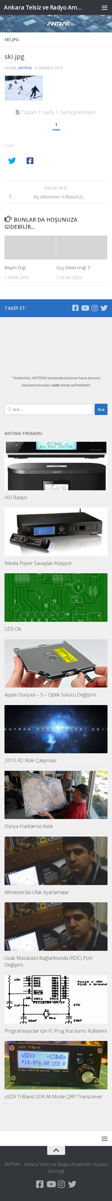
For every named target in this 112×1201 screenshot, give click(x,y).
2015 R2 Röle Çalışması (30, 760)
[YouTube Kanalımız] (84, 307)
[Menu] (104, 7)
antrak (25, 68)
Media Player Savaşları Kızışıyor (38, 563)
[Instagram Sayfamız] (94, 307)
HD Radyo (15, 497)
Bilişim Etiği (15, 267)
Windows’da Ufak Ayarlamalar (36, 892)
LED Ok (12, 628)
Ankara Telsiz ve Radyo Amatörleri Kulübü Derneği (44, 7)
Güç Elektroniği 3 (73, 267)
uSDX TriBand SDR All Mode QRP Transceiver (53, 1096)
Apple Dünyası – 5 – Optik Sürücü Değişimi (50, 694)
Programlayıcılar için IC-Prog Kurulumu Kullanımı (55, 1030)
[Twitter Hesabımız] (104, 307)
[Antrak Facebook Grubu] (75, 307)
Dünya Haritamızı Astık (28, 826)
